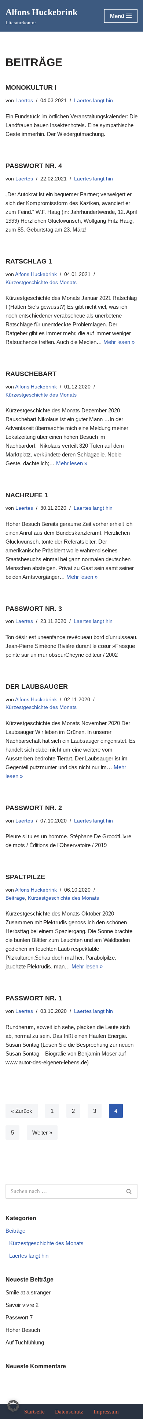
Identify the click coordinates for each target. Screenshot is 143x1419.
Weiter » (42, 1132)
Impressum (106, 1412)
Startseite (34, 1412)
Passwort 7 (19, 1317)
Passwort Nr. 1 (34, 998)
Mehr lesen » (119, 342)
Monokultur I (31, 87)
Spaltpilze (25, 877)
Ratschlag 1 (29, 261)
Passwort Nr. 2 (34, 807)
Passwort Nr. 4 (34, 165)
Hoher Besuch (23, 1330)
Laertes (24, 100)
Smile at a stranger (28, 1292)
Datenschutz (69, 1412)
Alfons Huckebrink (36, 274)
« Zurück (21, 1111)
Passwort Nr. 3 (34, 608)
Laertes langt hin (93, 100)
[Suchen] (129, 1191)
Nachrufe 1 (27, 495)
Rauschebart (31, 373)
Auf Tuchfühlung (25, 1342)
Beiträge (15, 898)
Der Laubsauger (37, 686)
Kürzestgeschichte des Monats (41, 282)
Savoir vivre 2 (22, 1305)
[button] (13, 1406)
